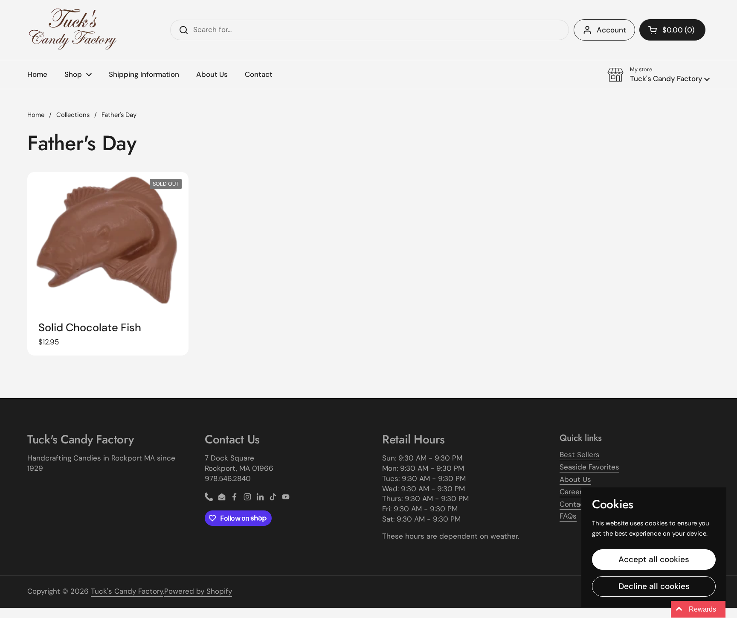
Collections (73, 115)
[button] (672, 30)
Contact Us (579, 504)
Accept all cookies (653, 559)
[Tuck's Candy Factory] (73, 30)
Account (611, 30)
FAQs (568, 516)
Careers (573, 491)
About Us (575, 479)
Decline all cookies (654, 586)
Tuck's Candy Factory (127, 591)
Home (35, 115)
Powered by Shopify (198, 591)
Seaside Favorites (589, 467)
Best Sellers (580, 454)
